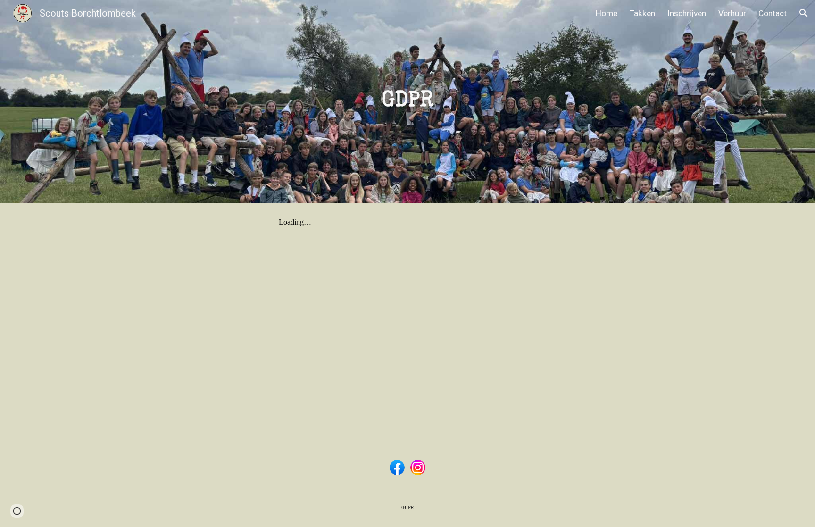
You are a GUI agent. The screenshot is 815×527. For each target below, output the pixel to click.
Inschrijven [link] (686, 13)
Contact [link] (772, 13)
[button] (803, 13)
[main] (407, 101)
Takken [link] (642, 13)
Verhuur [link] (732, 13)
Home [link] (606, 13)
